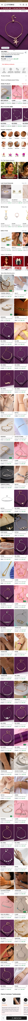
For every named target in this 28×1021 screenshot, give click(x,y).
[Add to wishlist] (3, 1018)
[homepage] (9, 4)
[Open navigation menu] (2, 4)
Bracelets (7, 10)
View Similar (6, 47)
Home (2, 10)
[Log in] (26, 5)
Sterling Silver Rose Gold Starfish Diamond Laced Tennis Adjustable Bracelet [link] (24, 10)
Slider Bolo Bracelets (15, 10)
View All (24, 84)
